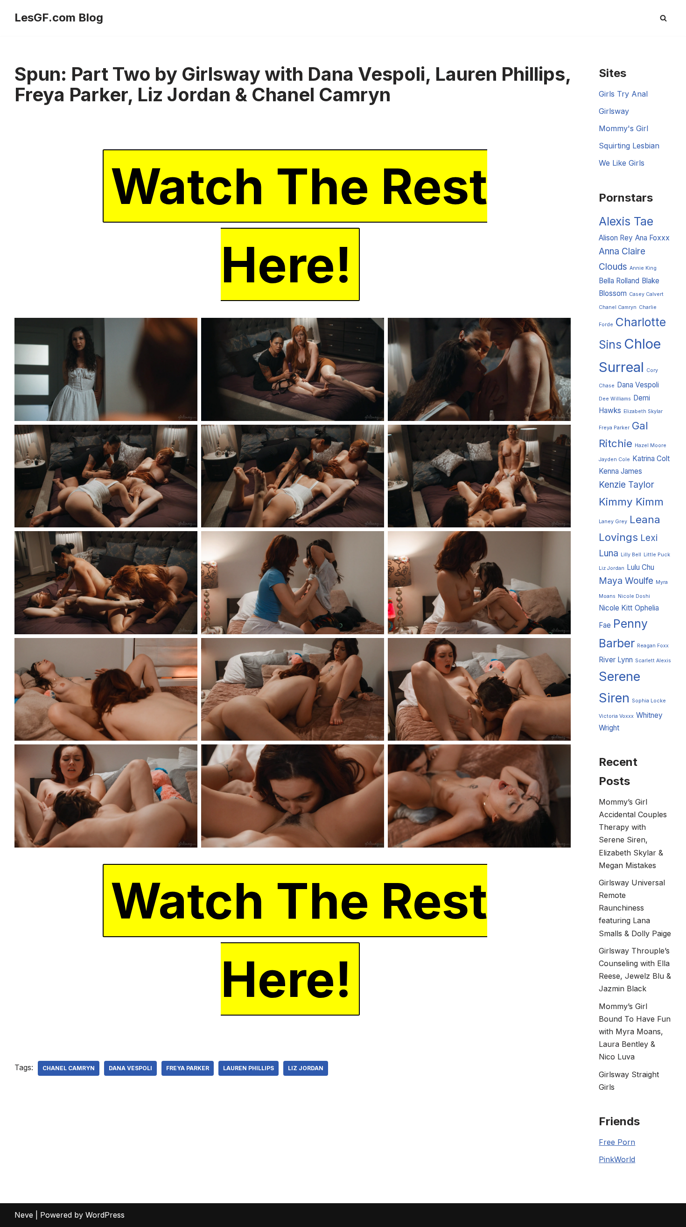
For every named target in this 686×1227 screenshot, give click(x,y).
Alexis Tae (626, 221)
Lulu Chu (640, 567)
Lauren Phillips (248, 1068)
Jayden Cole (614, 459)
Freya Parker (187, 1068)
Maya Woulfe (626, 580)
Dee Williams (615, 399)
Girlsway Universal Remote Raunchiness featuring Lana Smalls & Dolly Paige (635, 908)
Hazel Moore (650, 445)
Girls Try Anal (623, 93)
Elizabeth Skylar (643, 411)
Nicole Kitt (615, 607)
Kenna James (620, 471)
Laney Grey (613, 522)
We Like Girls (621, 163)
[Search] (663, 17)
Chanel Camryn (68, 1068)
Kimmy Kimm (631, 501)
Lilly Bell (631, 555)
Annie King (643, 268)
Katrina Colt (651, 458)
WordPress (105, 1215)
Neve (23, 1215)
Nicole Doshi (634, 596)
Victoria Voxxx (616, 716)
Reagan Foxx (653, 646)
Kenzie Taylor (626, 484)
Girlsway (614, 111)
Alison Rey (616, 237)
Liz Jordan (305, 1068)
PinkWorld (617, 1159)
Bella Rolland (619, 280)
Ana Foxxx (652, 237)
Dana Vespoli (130, 1068)
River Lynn (616, 659)
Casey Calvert (646, 294)
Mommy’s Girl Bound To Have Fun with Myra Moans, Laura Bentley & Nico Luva (635, 1032)
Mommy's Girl (623, 128)
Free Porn (617, 1142)
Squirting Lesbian (629, 145)
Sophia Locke (649, 701)
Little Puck (657, 555)
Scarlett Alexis (653, 661)
